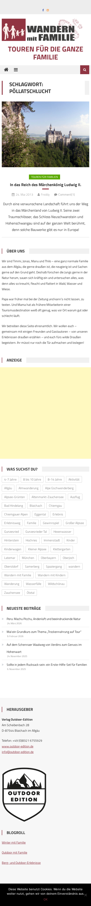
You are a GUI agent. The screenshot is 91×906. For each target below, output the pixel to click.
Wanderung (11, 583)
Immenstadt (52, 540)
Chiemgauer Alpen (16, 514)
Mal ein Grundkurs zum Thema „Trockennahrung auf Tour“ (44, 631)
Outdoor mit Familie (14, 852)
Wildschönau (56, 583)
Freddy (45, 194)
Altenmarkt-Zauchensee (48, 497)
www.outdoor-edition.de (17, 746)
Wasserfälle (33, 583)
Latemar (9, 557)
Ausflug (75, 497)
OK (45, 899)
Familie (31, 523)
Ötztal (30, 592)
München (28, 557)
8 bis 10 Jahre (32, 479)
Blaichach (36, 505)
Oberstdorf (11, 566)
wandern (74, 566)
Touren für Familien (44, 177)
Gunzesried (11, 531)
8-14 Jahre (55, 479)
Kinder (70, 540)
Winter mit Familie (14, 842)
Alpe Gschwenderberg (59, 488)
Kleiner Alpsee (37, 549)
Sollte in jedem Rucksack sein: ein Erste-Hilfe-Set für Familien (47, 664)
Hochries (31, 540)
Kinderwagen (12, 549)
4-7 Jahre (10, 479)
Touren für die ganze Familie (45, 53)
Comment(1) (66, 194)
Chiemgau (55, 505)
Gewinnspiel (51, 523)
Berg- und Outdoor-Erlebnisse (21, 862)
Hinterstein (11, 540)
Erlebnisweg (12, 523)
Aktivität (74, 479)
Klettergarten (61, 549)
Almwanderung (28, 488)
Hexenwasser (62, 531)
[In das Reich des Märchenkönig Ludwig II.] (45, 134)
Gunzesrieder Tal (36, 531)
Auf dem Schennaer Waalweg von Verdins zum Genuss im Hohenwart (44, 648)
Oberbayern (48, 557)
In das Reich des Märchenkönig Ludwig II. (45, 184)
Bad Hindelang (13, 505)
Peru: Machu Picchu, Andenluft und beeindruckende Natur (44, 618)
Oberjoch (68, 557)
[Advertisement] (45, 413)
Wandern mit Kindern (52, 575)
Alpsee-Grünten (14, 497)
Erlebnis (58, 514)
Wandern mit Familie (17, 575)
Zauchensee (12, 592)
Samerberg (32, 566)
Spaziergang (54, 566)
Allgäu (8, 488)
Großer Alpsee (75, 523)
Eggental (40, 514)
